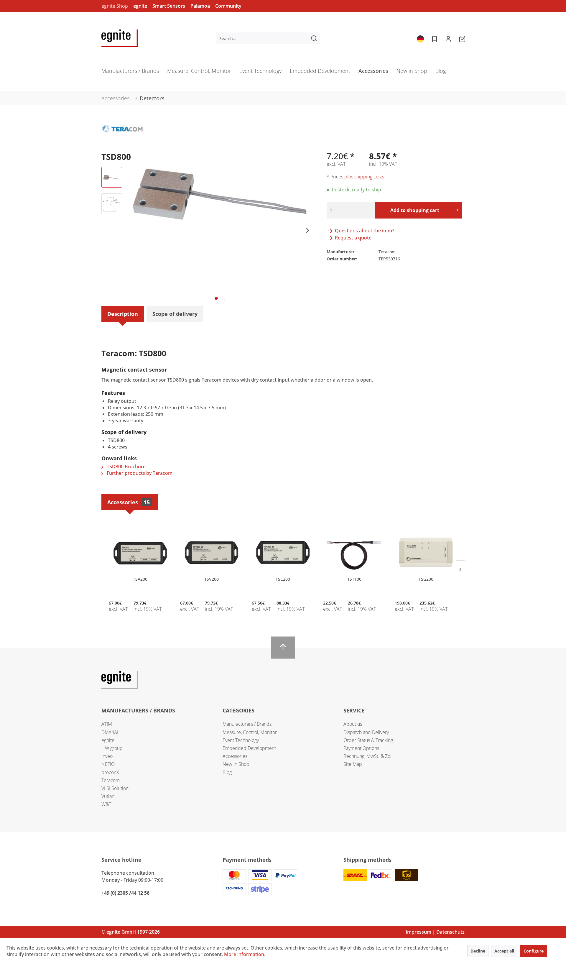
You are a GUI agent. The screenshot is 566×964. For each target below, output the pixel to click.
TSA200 (140, 579)
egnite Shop (114, 6)
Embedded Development (249, 748)
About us (352, 724)
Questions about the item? (364, 230)
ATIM (106, 724)
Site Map (352, 764)
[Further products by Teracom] (122, 134)
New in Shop (236, 764)
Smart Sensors (168, 6)
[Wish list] (434, 38)
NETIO (108, 764)
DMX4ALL (111, 732)
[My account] (448, 38)
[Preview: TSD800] (111, 177)
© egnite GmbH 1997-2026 (130, 932)
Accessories (128, 502)
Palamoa (200, 6)
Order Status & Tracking (368, 740)
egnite (140, 6)
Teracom (110, 780)
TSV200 (211, 579)
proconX (110, 772)
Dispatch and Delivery (366, 732)
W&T (106, 804)
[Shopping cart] (463, 38)
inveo (107, 756)
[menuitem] (268, 38)
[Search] (313, 38)
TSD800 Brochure (126, 466)
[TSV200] (211, 552)
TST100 (354, 579)
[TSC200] (283, 552)
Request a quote (352, 237)
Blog (227, 772)
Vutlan (107, 796)
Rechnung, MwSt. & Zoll (368, 756)
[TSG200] (426, 552)
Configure (534, 951)
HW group (112, 748)
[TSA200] (140, 552)
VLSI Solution (115, 788)
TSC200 (283, 579)
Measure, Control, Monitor (250, 732)
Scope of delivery (175, 313)
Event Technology (241, 740)
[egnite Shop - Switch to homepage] (119, 38)
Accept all (504, 951)
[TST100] (354, 552)
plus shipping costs (364, 176)
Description (122, 313)
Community (228, 6)
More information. (244, 954)
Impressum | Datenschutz (435, 932)
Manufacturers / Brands (247, 724)
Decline (477, 951)
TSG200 (426, 579)
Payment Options (361, 748)
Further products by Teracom (139, 473)
